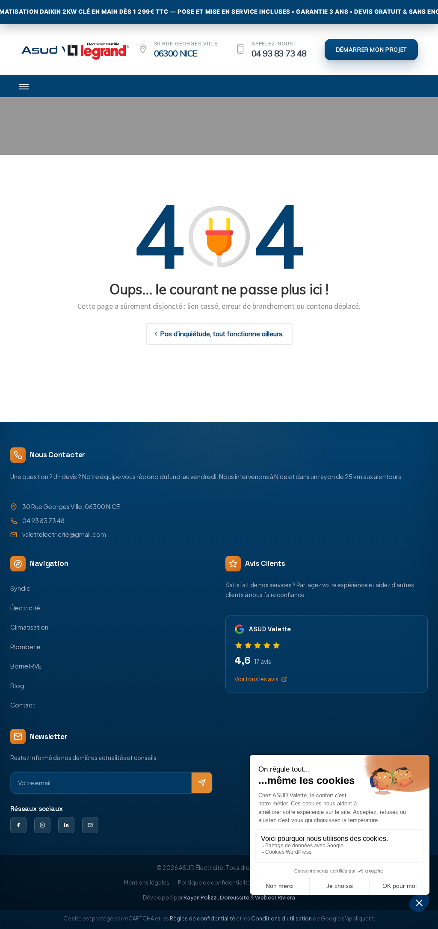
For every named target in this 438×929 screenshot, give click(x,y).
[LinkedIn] (66, 825)
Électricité (25, 608)
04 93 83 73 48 (279, 53)
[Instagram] (42, 825)
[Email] (90, 825)
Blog (17, 685)
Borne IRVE (25, 666)
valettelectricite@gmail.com (64, 534)
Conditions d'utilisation (281, 918)
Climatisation (29, 627)
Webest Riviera (275, 897)
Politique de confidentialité (214, 882)
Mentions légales (146, 882)
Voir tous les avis (256, 679)
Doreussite (234, 897)
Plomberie (25, 647)
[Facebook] (18, 825)
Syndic (20, 588)
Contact (22, 705)
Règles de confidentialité (202, 918)
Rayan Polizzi (200, 897)
